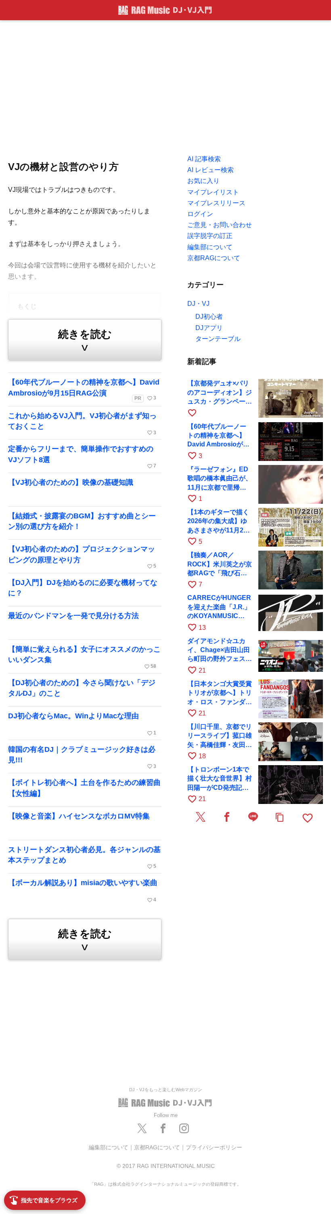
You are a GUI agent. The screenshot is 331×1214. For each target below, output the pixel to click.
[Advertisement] (165, 84)
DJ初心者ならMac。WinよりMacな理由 (82, 724)
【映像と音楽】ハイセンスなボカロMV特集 (79, 816)
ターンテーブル (218, 338)
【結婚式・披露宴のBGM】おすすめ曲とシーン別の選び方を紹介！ (82, 521)
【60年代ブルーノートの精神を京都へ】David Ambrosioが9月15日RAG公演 (83, 389)
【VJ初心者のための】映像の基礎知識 (70, 482)
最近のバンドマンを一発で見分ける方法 (73, 616)
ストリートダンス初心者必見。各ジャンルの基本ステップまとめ (84, 858)
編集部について (108, 1147)
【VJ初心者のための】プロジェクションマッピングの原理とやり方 (82, 557)
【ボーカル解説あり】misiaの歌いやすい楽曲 (82, 891)
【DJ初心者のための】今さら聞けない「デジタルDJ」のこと (81, 688)
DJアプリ (209, 327)
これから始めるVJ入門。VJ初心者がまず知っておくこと (82, 424)
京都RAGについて (157, 1147)
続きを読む (85, 340)
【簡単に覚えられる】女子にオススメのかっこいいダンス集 (84, 657)
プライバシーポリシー (214, 1147)
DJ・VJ (198, 303)
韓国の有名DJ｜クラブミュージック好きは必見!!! (82, 757)
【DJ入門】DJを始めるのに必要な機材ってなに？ (82, 588)
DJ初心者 (209, 316)
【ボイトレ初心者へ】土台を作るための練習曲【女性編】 (84, 787)
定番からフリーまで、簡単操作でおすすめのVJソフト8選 (82, 457)
